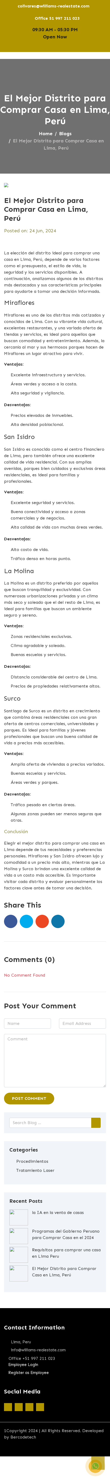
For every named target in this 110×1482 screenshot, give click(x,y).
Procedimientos (32, 1161)
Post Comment (29, 1098)
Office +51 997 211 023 (32, 1358)
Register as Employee (28, 1372)
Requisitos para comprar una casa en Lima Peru (66, 1253)
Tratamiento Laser (35, 1170)
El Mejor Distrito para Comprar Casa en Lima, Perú (64, 1271)
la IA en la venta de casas (58, 1212)
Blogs (65, 134)
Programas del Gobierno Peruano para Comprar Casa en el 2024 (66, 1234)
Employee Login (23, 1364)
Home (46, 134)
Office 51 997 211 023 (57, 18)
